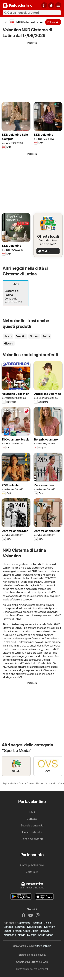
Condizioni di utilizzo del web (32, 961)
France (17, 931)
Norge (21, 935)
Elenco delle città (32, 832)
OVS (19, 677)
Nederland (10, 935)
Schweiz (20, 926)
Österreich (23, 923)
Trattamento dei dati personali (32, 968)
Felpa (46, 336)
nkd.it (5, 634)
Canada (8, 926)
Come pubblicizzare (32, 865)
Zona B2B (32, 872)
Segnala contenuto (31, 825)
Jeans (8, 336)
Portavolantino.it (41, 945)
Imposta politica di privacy (32, 954)
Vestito (20, 336)
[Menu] (58, 5)
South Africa (45, 935)
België (47, 923)
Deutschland (34, 926)
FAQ (32, 812)
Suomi (7, 931)
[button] (51, 5)
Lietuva (44, 931)
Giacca (8, 343)
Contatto (32, 818)
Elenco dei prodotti (32, 839)
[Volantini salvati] (44, 5)
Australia (36, 923)
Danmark (49, 926)
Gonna (34, 336)
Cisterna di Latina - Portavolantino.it (21, 574)
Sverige (31, 935)
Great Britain (30, 931)
